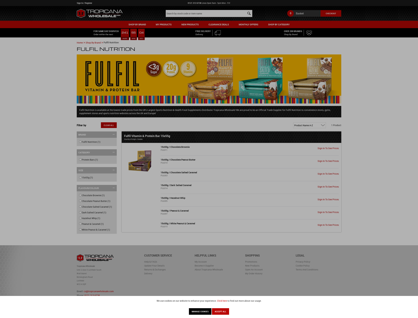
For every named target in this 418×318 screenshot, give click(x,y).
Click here (222, 300)
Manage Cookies (200, 311)
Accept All (220, 311)
